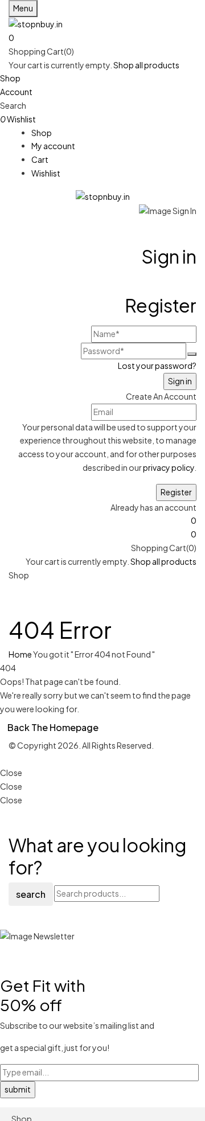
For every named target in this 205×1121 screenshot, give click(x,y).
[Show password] (191, 354)
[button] (102, 38)
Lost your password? (157, 365)
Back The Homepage (53, 727)
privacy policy (168, 467)
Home (20, 654)
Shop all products (146, 65)
